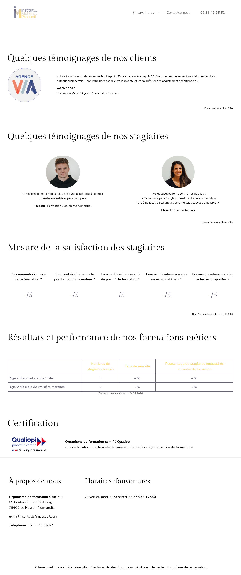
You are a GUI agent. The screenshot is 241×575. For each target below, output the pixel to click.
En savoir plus (143, 12)
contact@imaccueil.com (39, 516)
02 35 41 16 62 (40, 525)
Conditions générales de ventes (142, 567)
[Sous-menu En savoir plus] (159, 13)
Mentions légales (104, 567)
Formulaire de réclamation (187, 567)
